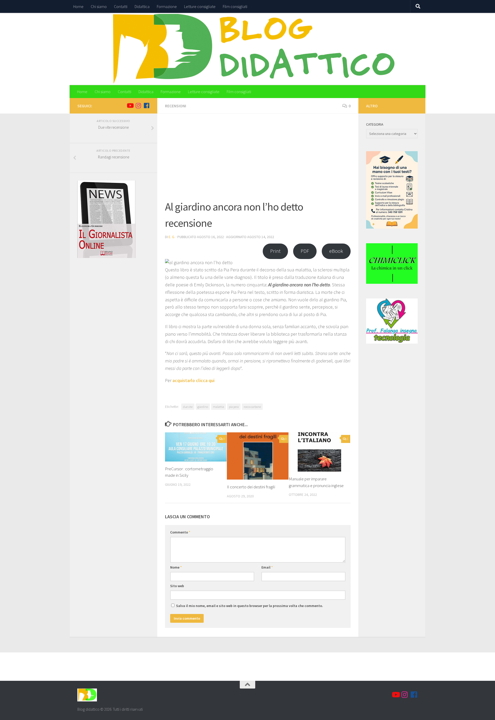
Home (78, 6)
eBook (336, 251)
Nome (176, 567)
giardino (202, 407)
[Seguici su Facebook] (146, 105)
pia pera (234, 407)
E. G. (172, 236)
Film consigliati (235, 6)
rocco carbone (252, 407)
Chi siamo (99, 6)
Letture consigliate (200, 6)
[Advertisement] (258, 160)
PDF (305, 251)
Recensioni (175, 105)
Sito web (177, 586)
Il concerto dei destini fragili (251, 487)
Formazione (167, 6)
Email (267, 567)
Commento (180, 532)
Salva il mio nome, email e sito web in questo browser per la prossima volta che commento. (249, 605)
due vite (188, 407)
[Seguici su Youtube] (130, 105)
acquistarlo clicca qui (193, 380)
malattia (218, 407)
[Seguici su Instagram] (138, 105)
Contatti (120, 6)
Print (275, 251)
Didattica (142, 6)
